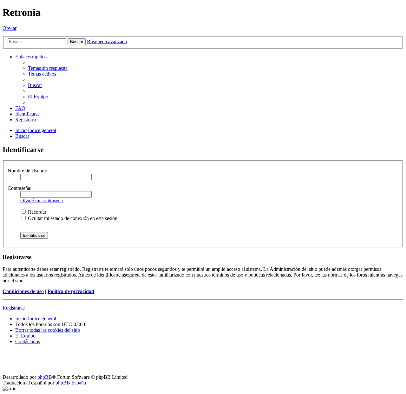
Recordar (36, 212)
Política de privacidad (71, 291)
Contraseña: (19, 188)
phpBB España (71, 382)
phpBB (44, 377)
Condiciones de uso (23, 291)
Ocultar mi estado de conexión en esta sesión (72, 218)
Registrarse (14, 308)
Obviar (9, 28)
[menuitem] (48, 68)
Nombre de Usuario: (28, 170)
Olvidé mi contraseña (41, 200)
